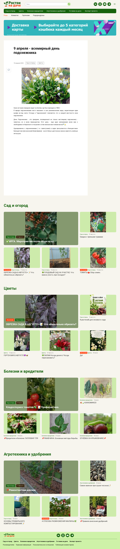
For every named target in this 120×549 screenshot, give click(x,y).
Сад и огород (30, 63)
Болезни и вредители (23, 371)
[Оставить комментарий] (9, 70)
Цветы (40, 63)
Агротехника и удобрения (27, 454)
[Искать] (69, 4)
